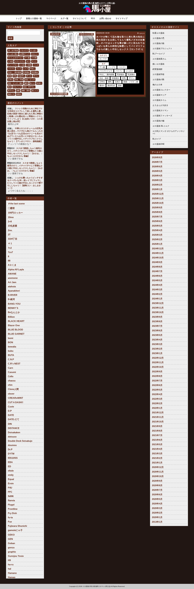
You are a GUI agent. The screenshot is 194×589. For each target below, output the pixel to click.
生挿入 (39, 83)
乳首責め (35, 72)
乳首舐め (26, 72)
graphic (12, 551)
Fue (10, 521)
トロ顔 (22, 65)
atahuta (12, 286)
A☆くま (12, 265)
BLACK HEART (16, 321)
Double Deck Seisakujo (20, 441)
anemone (13, 278)
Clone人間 (13, 389)
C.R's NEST (14, 363)
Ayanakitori (14, 290)
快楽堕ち (21, 76)
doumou (12, 445)
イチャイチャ (20, 61)
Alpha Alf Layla (16, 269)
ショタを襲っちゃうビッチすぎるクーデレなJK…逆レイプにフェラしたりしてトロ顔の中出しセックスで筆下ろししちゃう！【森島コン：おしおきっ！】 (25, 183)
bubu (10, 351)
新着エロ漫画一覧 (34, 18)
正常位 (10, 79)
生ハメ (32, 83)
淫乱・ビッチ (30, 79)
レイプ (25, 69)
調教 (18, 90)
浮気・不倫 (19, 79)
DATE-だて (13, 419)
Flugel (11, 504)
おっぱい (33, 50)
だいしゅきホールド (15, 58)
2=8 (10, 221)
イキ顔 (10, 61)
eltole (11, 470)
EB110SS (13, 458)
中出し (32, 69)
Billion (11, 317)
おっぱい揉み (13, 54)
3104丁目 (12, 238)
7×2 (10, 248)
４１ (10, 243)
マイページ (51, 18)
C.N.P (11, 359)
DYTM (11, 453)
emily (10, 475)
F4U (10, 487)
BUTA (11, 355)
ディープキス (13, 65)
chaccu (11, 380)
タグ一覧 (64, 18)
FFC (10, 492)
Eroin (11, 483)
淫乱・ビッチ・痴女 (15, 83)
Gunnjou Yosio (16, 556)
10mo (11, 217)
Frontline (12, 509)
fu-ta (10, 517)
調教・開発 (26, 90)
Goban (11, 543)
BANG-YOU (14, 303)
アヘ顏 (27, 58)
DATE (11, 415)
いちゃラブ (24, 50)
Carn (10, 368)
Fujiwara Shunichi (17, 526)
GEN (10, 539)
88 (9, 260)
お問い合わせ (105, 18)
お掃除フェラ (25, 54)
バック (35, 65)
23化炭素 (12, 225)
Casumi (12, 372)
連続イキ (11, 94)
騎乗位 (18, 94)
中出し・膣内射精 (14, 72)
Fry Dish (12, 513)
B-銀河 (11, 299)
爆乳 (26, 83)
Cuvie (11, 406)
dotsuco (12, 436)
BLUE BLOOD (15, 329)
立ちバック (17, 87)
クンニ (34, 61)
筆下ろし (11, 90)
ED (9, 466)
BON (10, 342)
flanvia (11, 500)
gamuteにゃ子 (15, 530)
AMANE (12, 273)
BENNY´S (13, 308)
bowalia (12, 346)
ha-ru (10, 564)
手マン (35, 76)
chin (10, 385)
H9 (9, 560)
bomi (10, 338)
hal (9, 568)
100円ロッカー (15, 212)
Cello (10, 376)
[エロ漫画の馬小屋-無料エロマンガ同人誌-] (97, 6)
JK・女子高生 (13, 50)
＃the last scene (16, 203)
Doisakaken (14, 432)
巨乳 (14, 76)
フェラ (18, 69)
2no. (10, 230)
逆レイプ (35, 90)
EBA (10, 462)
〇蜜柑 (11, 208)
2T (9, 234)
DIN (10, 424)
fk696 (10, 496)
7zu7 (10, 252)
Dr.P (10, 449)
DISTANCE (13, 428)
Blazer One (14, 325)
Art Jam (12, 282)
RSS (93, 18)
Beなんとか (14, 312)
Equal (11, 479)
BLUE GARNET (16, 334)
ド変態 (29, 65)
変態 (9, 76)
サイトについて (80, 18)
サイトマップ (121, 18)
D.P (10, 411)
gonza (11, 547)
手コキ (29, 76)
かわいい (35, 54)
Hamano (12, 573)
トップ (19, 18)
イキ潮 (34, 58)
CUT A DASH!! (15, 402)
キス (28, 61)
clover (11, 393)
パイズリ (11, 69)
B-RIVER (12, 295)
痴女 (9, 87)
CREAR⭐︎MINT (15, 398)
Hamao (11, 577)
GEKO (11, 534)
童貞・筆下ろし (29, 87)
